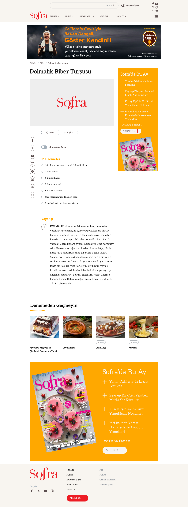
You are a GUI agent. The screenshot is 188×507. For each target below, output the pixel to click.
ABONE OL (129, 131)
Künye (103, 475)
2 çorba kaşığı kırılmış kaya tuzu (61, 203)
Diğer (42, 63)
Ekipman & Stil (73, 480)
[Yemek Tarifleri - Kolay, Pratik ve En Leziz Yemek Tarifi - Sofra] (38, 15)
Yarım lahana (51, 172)
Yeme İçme (71, 484)
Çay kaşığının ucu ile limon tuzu (61, 197)
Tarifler (70, 470)
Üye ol (136, 5)
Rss (101, 470)
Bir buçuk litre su (53, 191)
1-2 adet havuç (53, 178)
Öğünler (33, 63)
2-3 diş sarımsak (53, 184)
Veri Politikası (106, 484)
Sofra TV (71, 489)
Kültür (69, 475)
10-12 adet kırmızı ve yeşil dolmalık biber (66, 165)
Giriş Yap (129, 5)
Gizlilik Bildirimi (107, 480)
